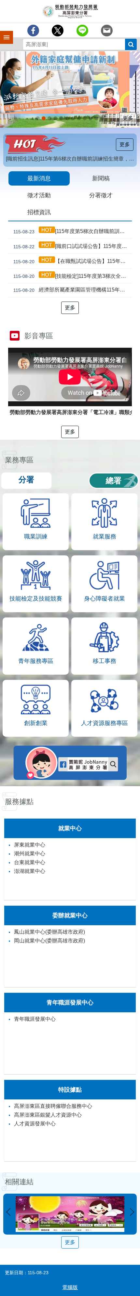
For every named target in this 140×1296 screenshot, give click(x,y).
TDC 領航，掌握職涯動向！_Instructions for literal (55, 118)
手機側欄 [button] (3, 33)
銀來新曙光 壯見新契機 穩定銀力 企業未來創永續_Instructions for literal (67, 118)
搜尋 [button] (131, 44)
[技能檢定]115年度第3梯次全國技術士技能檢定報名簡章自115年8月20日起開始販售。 (72, 276)
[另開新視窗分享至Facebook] (33, 30)
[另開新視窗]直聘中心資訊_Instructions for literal (73, 118)
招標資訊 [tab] (39, 212)
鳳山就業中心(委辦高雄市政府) (49, 932)
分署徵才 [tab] (101, 195)
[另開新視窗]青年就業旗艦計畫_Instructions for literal (38, 118)
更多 (128, 118)
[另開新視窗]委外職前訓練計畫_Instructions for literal (102, 118)
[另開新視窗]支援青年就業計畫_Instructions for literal (61, 118)
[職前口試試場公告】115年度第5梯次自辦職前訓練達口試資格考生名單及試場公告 (72, 246)
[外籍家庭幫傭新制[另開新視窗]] (70, 82)
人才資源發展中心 (35, 1123)
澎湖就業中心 (29, 871)
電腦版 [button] (70, 1287)
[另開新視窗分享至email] (107, 30)
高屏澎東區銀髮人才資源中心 (48, 1115)
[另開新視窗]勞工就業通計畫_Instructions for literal (79, 118)
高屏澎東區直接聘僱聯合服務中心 (53, 1106)
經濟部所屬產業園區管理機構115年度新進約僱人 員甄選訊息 (72, 290)
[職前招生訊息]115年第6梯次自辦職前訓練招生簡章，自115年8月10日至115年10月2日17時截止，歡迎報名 (71, 159)
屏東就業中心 (29, 845)
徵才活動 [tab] (39, 195)
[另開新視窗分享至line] (82, 30)
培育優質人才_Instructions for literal (96, 118)
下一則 (132, 1212)
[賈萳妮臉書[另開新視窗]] (69, 1214)
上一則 (8, 1212)
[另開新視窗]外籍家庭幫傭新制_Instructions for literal (44, 118)
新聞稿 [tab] (101, 178)
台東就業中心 (29, 862)
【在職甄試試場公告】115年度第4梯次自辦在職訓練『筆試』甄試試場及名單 (72, 261)
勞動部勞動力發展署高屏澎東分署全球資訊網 (70, 11)
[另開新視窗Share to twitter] (57, 30)
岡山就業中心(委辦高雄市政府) (49, 940)
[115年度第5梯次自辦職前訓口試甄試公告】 (72, 231)
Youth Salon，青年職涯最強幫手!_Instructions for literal (90, 118)
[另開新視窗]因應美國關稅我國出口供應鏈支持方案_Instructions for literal (49, 118)
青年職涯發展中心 (35, 1019)
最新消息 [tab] (39, 178)
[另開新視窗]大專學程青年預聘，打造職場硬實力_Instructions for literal (85, 118)
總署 (113, 480)
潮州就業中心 (29, 853)
